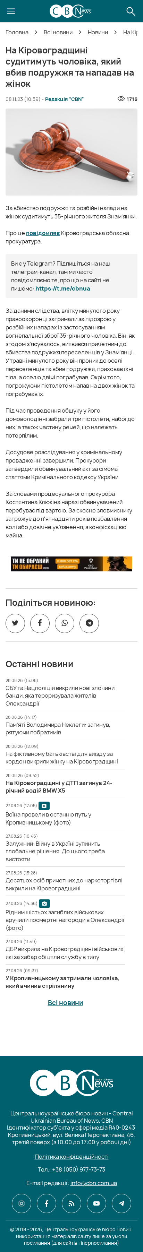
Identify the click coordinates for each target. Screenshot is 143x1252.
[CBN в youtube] (96, 1203)
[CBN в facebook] (46, 1203)
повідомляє (43, 233)
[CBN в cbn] (71, 1203)
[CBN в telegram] (121, 1203)
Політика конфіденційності (72, 1156)
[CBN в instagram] (21, 1203)
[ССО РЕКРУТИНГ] (71, 564)
